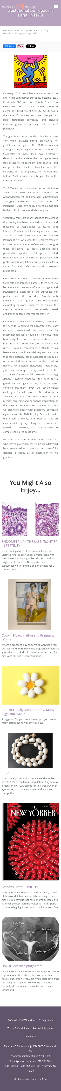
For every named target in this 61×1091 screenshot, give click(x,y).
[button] (56, 6)
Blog (46, 30)
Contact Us (30, 1036)
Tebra (44, 1079)
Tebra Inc (29, 1020)
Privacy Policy (46, 1020)
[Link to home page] (25, 6)
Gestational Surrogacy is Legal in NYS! (21, 33)
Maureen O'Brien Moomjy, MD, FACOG (21, 30)
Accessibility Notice (43, 1028)
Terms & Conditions (18, 1028)
